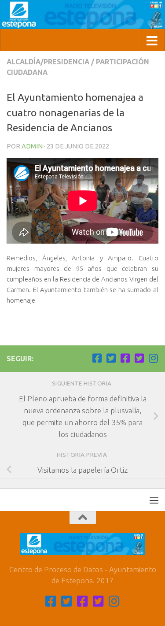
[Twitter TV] (111, 358)
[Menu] (154, 500)
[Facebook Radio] (125, 358)
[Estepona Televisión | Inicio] (82, 14)
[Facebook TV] (97, 358)
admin (32, 146)
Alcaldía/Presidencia (48, 62)
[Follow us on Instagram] (153, 358)
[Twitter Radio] (139, 358)
